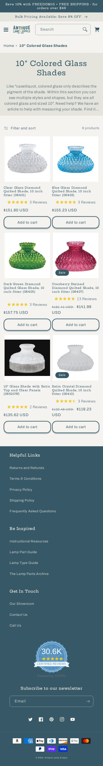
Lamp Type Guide (24, 563)
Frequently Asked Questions (33, 511)
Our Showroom (22, 604)
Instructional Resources (29, 541)
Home (9, 46)
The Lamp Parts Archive (29, 574)
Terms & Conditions (25, 478)
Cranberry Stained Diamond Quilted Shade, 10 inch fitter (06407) (75, 287)
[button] (6, 29)
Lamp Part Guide (23, 552)
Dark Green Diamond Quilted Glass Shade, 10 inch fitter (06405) (24, 287)
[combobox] (62, 29)
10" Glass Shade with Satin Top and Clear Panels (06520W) (27, 390)
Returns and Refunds (27, 468)
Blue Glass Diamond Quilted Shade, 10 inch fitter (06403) (71, 191)
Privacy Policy (21, 489)
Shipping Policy (22, 500)
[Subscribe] (88, 701)
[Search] (85, 29)
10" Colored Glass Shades (43, 46)
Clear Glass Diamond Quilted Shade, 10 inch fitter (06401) (23, 191)
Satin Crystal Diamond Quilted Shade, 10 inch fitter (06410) (72, 390)
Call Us (15, 625)
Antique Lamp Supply (56, 758)
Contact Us (19, 615)
